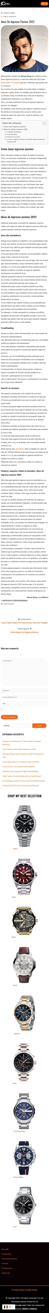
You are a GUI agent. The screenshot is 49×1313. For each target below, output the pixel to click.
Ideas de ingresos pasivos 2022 (15, 129)
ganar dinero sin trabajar (10, 83)
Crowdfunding (12, 134)
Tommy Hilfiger (18, 1177)
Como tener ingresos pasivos (15, 127)
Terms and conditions (9, 1259)
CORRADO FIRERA (9, 13)
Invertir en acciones (13, 137)
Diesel (13, 937)
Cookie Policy (31, 1290)
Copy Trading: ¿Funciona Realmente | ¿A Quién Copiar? (22, 776)
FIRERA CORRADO (29, 1309)
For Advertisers (7, 1268)
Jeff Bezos (19, 449)
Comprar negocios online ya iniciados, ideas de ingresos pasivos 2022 (26, 141)
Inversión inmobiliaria (14, 132)
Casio (15, 1226)
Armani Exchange (19, 1131)
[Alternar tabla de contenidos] (43, 123)
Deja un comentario (9, 16)
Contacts (5, 1263)
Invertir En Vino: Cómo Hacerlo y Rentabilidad (19, 767)
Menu (43, 4)
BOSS (14, 1083)
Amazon (9, 455)
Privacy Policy (6, 1254)
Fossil (15, 985)
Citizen (15, 849)
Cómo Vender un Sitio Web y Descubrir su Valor (19, 749)
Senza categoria (8, 604)
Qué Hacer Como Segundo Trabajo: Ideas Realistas (21, 771)
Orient (14, 897)
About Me (5, 1249)
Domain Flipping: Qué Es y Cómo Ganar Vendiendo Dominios (24, 781)
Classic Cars (6, 1273)
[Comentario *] (24, 685)
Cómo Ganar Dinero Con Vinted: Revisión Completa (21, 762)
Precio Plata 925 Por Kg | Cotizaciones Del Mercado (21, 786)
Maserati (17, 1034)
